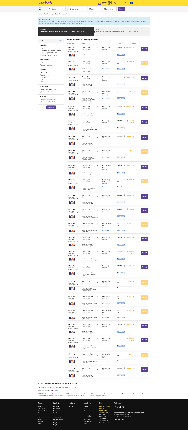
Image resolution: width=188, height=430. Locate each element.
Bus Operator (56, 408)
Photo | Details (106, 68)
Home (40, 14)
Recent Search (125, 3)
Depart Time (70, 43)
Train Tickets (48, 14)
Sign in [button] (116, 3)
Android (86, 406)
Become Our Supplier (104, 406)
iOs (84, 408)
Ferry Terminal (57, 425)
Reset (60, 40)
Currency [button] (138, 3)
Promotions (41, 413)
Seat (119, 43)
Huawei (86, 411)
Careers (40, 423)
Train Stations (57, 417)
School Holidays (88, 423)
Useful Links (102, 414)
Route (82, 43)
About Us (40, 406)
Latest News (41, 408)
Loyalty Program (103, 412)
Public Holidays (88, 421)
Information (87, 419)
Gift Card (71, 406)
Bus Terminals (57, 411)
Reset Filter (51, 107)
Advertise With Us (103, 420)
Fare (133, 43)
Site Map (40, 421)
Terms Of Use (102, 418)
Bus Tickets (56, 406)
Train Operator (57, 415)
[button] (132, 3)
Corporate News (42, 411)
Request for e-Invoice (104, 423)
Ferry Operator (57, 423)
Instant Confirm (121, 54)
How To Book (41, 415)
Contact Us (146, 3)
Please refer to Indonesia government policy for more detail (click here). (60, 23)
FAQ (39, 417)
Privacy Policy (102, 416)
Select (144, 49)
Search (121, 9)
